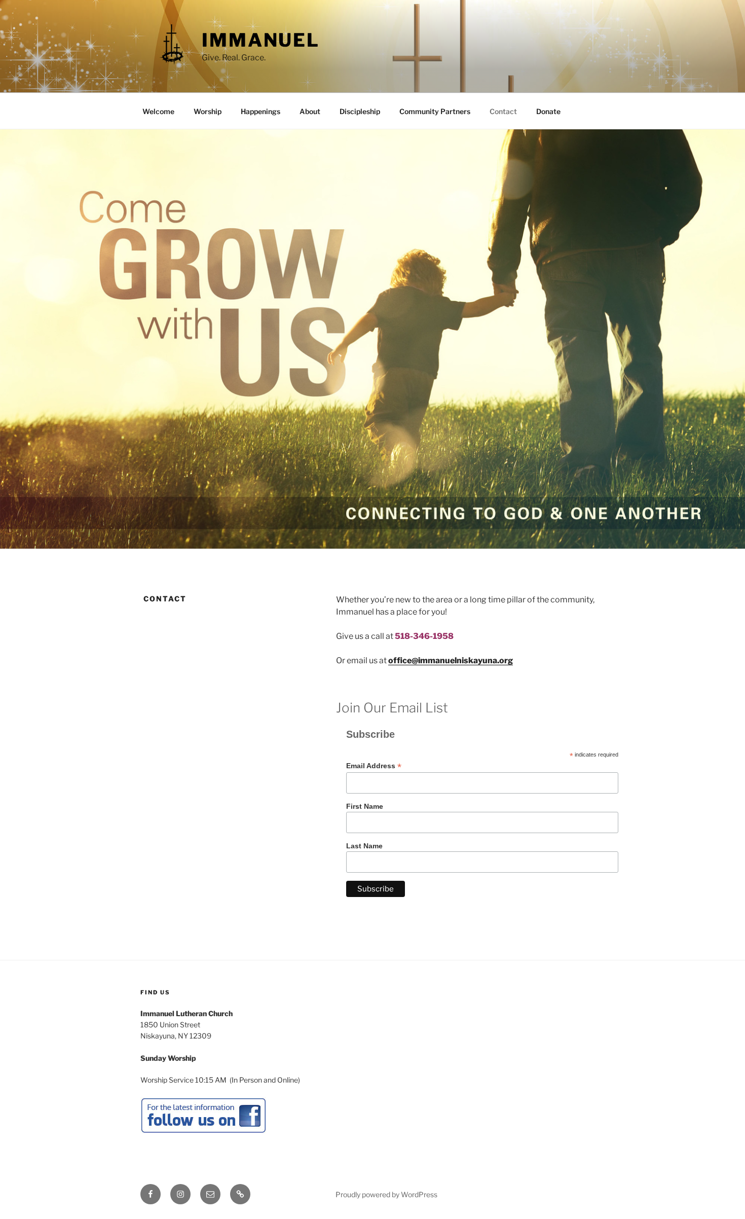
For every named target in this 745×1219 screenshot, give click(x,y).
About (310, 111)
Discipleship (360, 111)
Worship (207, 111)
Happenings (260, 111)
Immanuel (261, 40)
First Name (364, 806)
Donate (548, 111)
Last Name (364, 846)
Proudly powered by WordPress (386, 1194)
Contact (503, 111)
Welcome (158, 111)
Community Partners (434, 111)
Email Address (373, 766)
